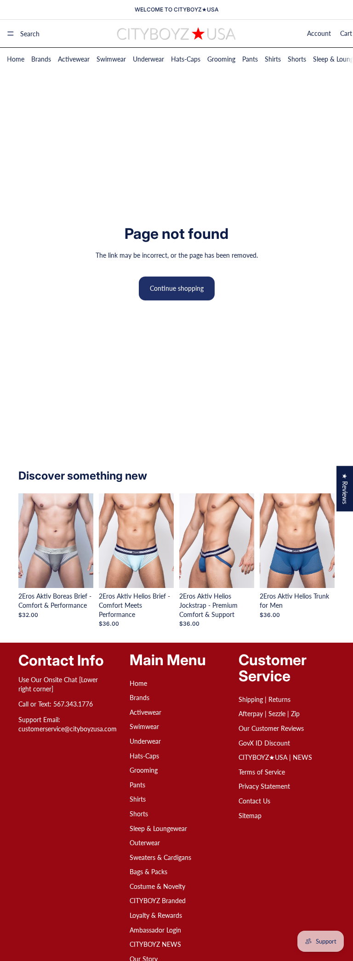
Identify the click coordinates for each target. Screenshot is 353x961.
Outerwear (145, 843)
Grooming (221, 59)
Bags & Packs (148, 872)
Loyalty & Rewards (156, 915)
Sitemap (250, 816)
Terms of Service (262, 772)
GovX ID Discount (264, 743)
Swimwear (111, 59)
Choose (86, 574)
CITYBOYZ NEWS (155, 944)
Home (15, 59)
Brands (41, 59)
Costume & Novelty (157, 886)
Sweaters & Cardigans (160, 857)
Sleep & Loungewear (158, 828)
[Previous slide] (28, 541)
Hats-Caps (185, 59)
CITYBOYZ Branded (158, 901)
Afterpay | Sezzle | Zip (269, 714)
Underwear (148, 59)
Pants (250, 59)
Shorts (297, 59)
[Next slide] (83, 541)
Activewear (74, 59)
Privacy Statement (264, 787)
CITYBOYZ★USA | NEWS (275, 757)
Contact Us (254, 801)
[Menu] (10, 33)
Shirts (273, 59)
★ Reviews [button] (345, 488)
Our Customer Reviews (271, 728)
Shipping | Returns (264, 699)
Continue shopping (177, 288)
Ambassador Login (155, 930)
